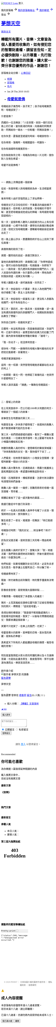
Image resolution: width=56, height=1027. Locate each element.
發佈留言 (6, 733)
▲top (4, 709)
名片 (9, 86)
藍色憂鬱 (6, 678)
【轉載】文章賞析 (29, 703)
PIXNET (14, 982)
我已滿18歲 (7, 1021)
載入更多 (6, 715)
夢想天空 (10, 23)
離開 (17, 1021)
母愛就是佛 (16, 99)
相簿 (9, 79)
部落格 (10, 82)
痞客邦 (22, 695)
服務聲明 (32, 985)
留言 (29, 695)
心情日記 (25, 73)
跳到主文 (6, 31)
